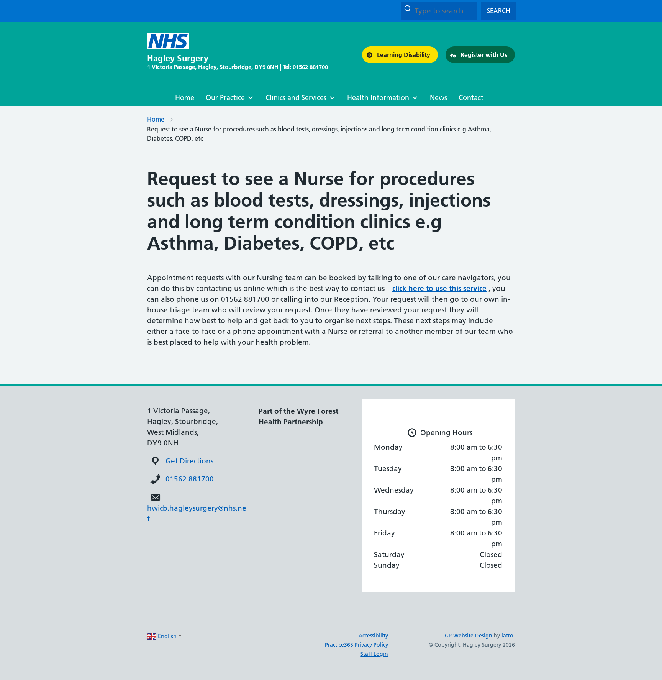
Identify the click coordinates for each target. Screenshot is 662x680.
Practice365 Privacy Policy (356, 644)
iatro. (508, 635)
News (438, 97)
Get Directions (189, 461)
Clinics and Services (295, 97)
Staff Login (374, 653)
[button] (400, 54)
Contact (471, 97)
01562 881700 (190, 479)
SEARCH (498, 11)
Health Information (378, 97)
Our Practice (225, 97)
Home (184, 97)
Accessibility (373, 635)
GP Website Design (468, 635)
